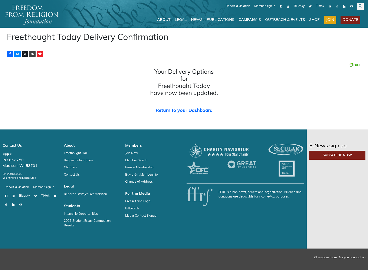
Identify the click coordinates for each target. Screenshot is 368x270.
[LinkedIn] (344, 6)
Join (330, 20)
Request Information (78, 160)
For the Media (137, 194)
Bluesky (299, 6)
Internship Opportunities (81, 214)
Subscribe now (337, 155)
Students (72, 206)
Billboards (132, 208)
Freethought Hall (75, 153)
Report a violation (238, 6)
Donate (350, 20)
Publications (220, 20)
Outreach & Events (285, 20)
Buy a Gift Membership (141, 174)
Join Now (131, 153)
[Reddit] (337, 6)
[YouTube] (330, 6)
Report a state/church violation (85, 194)
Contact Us (12, 146)
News (197, 20)
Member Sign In (136, 160)
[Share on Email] (32, 54)
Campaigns (250, 20)
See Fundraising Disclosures (19, 178)
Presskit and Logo (137, 201)
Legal (181, 20)
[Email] (351, 6)
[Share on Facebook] (10, 54)
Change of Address (139, 181)
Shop (314, 20)
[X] (310, 6)
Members (133, 146)
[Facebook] (281, 6)
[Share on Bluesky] (17, 54)
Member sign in (264, 6)
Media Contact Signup (141, 215)
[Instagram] (288, 6)
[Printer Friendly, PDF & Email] (354, 64)
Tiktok (320, 6)
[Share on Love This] (40, 54)
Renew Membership (139, 167)
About (164, 20)
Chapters (70, 167)
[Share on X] (25, 54)
